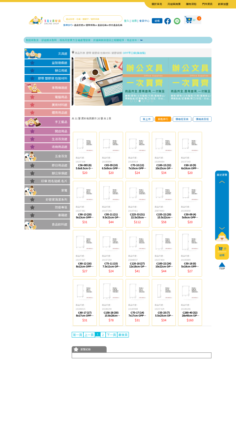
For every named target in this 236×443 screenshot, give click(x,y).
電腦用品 (61, 97)
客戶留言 (47, 418)
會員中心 (144, 20)
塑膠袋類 (116, 53)
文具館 (62, 53)
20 (98, 118)
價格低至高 (182, 119)
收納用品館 (59, 146)
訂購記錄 (70, 418)
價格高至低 (202, 119)
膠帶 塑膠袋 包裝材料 (52, 78)
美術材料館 (59, 104)
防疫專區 (61, 207)
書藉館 (62, 215)
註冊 (134, 20)
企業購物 (47, 413)
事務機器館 (59, 87)
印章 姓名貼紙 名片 (54, 181)
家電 (64, 190)
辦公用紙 (61, 70)
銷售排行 (163, 119)
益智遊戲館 (59, 62)
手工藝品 (61, 122)
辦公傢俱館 (59, 173)
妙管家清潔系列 (56, 199)
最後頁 (123, 335)
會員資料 (70, 407)
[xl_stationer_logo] (44, 20)
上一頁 (89, 335)
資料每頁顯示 (89, 118)
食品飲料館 (59, 224)
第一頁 (77, 335)
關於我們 (47, 407)
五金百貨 (61, 156)
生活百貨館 (59, 139)
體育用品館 (59, 112)
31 (76, 118)
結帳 (157, 20)
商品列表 (80, 53)
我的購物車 (72, 413)
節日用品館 (59, 165)
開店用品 (61, 131)
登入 (126, 20)
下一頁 (111, 335)
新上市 (147, 119)
